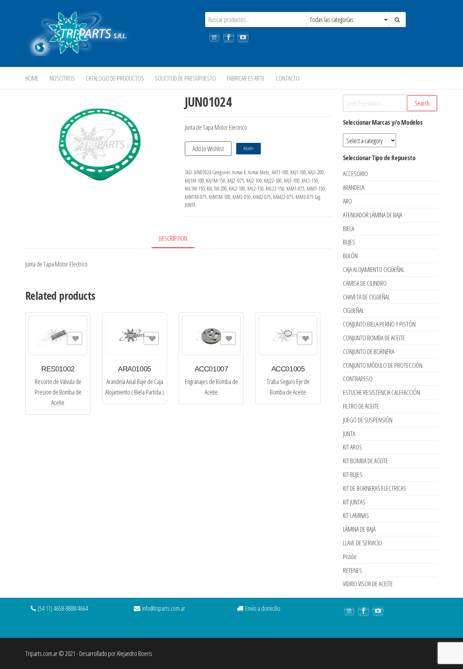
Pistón (349, 556)
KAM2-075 (262, 196)
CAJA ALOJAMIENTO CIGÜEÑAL (373, 269)
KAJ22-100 (273, 180)
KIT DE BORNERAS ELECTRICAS (374, 488)
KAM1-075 (295, 188)
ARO (347, 201)
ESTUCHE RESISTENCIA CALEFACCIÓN (381, 392)
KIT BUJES (352, 474)
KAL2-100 (237, 188)
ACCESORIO (355, 173)
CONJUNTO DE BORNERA (368, 351)
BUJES (349, 242)
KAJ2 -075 (236, 180)
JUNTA (190, 204)
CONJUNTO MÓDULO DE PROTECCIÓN (382, 365)
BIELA (348, 228)
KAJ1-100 (298, 172)
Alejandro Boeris (134, 653)
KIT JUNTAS (354, 502)
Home (32, 78)
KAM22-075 (283, 196)
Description (173, 238)
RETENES (352, 570)
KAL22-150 (275, 188)
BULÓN (350, 255)
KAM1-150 (316, 188)
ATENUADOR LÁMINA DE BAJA (372, 214)
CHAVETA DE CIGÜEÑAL (366, 297)
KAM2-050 (242, 196)
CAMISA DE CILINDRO (365, 283)
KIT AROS (352, 447)
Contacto (288, 78)
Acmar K (239, 172)
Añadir (248, 148)
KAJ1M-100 (194, 180)
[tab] (178, 239)
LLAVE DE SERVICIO (362, 542)
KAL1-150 (310, 180)
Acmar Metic (258, 172)
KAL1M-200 (217, 188)
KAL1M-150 (195, 188)
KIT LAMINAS (356, 515)
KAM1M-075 (196, 196)
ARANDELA (353, 187)
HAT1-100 (280, 172)
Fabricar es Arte (246, 78)
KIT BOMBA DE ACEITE (365, 460)
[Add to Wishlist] (74, 338)
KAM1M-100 (219, 196)
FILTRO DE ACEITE (361, 406)
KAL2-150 (255, 188)
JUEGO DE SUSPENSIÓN (367, 420)
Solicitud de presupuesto (185, 78)
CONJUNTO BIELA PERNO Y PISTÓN (379, 324)
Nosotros (62, 78)
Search (422, 103)
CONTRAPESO (358, 378)
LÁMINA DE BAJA (359, 529)
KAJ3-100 (292, 180)
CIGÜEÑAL (353, 310)
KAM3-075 (305, 196)
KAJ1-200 (316, 172)
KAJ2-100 (254, 180)
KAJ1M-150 (215, 180)
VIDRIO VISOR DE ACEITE (368, 583)
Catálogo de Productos (115, 78)
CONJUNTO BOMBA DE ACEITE (374, 337)
